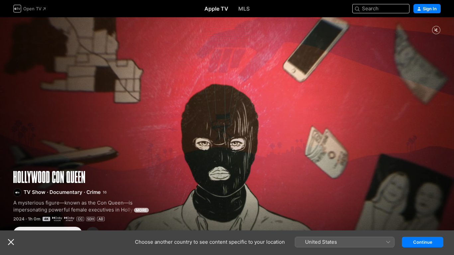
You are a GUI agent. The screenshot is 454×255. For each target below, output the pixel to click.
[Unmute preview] (436, 30)
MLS (244, 8)
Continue (422, 242)
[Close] (11, 242)
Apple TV (216, 8)
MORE (141, 210)
